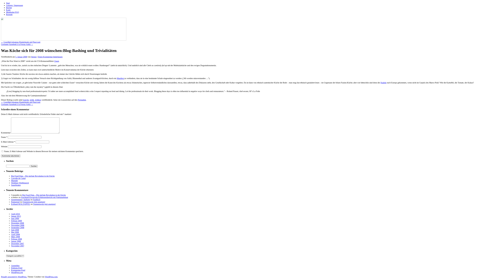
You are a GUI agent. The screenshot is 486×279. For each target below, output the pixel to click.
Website (4, 146)
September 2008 (17, 228)
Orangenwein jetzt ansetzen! (34, 202)
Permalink (82, 100)
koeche (26, 100)
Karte (8, 10)
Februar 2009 (16, 221)
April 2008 (15, 234)
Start (8, 3)
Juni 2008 (15, 230)
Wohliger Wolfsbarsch (20, 183)
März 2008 (15, 237)
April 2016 (15, 214)
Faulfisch (36, 200)
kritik (32, 100)
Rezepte (9, 14)
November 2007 (17, 246)
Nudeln (383, 83)
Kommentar (6, 133)
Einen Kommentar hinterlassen (50, 57)
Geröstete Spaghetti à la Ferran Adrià (17, 44)
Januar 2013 (16, 216)
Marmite (14, 181)
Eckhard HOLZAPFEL (20, 204)
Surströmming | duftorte (20, 200)
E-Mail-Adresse (8, 142)
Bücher (9, 8)
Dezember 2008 (17, 223)
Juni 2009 (15, 218)
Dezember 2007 (17, 244)
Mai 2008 (15, 232)
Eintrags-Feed (16, 268)
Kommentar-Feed (18, 270)
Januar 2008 (16, 241)
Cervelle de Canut (18, 178)
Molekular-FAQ (12, 12)
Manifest (120, 78)
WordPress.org (17, 272)
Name (4, 137)
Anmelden (15, 266)
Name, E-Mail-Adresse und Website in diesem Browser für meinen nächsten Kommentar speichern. (44, 151)
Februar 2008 (16, 239)
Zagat (56, 61)
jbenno (34, 57)
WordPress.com (51, 277)
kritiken (38, 100)
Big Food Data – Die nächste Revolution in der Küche (33, 176)
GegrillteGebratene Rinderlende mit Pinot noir (20, 42)
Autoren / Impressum (14, 5)
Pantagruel (15, 202)
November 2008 (17, 225)
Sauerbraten (16, 185)
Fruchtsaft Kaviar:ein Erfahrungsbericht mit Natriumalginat (44, 197)
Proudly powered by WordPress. (14, 277)
